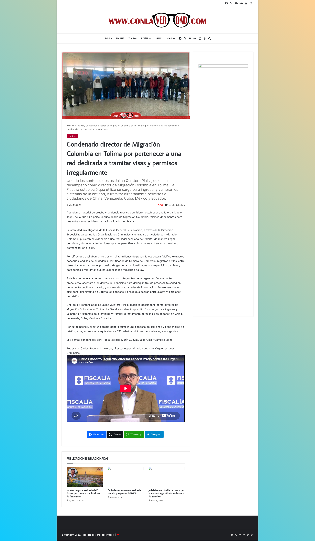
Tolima (132, 38)
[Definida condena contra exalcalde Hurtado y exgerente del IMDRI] (126, 477)
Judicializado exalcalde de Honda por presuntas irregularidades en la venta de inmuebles (166, 493)
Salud (158, 38)
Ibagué (120, 38)
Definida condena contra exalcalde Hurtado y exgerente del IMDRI (124, 492)
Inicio (108, 38)
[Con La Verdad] (157, 20)
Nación (171, 38)
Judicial (80, 125)
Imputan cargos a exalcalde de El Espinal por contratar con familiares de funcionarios (83, 493)
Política (146, 38)
